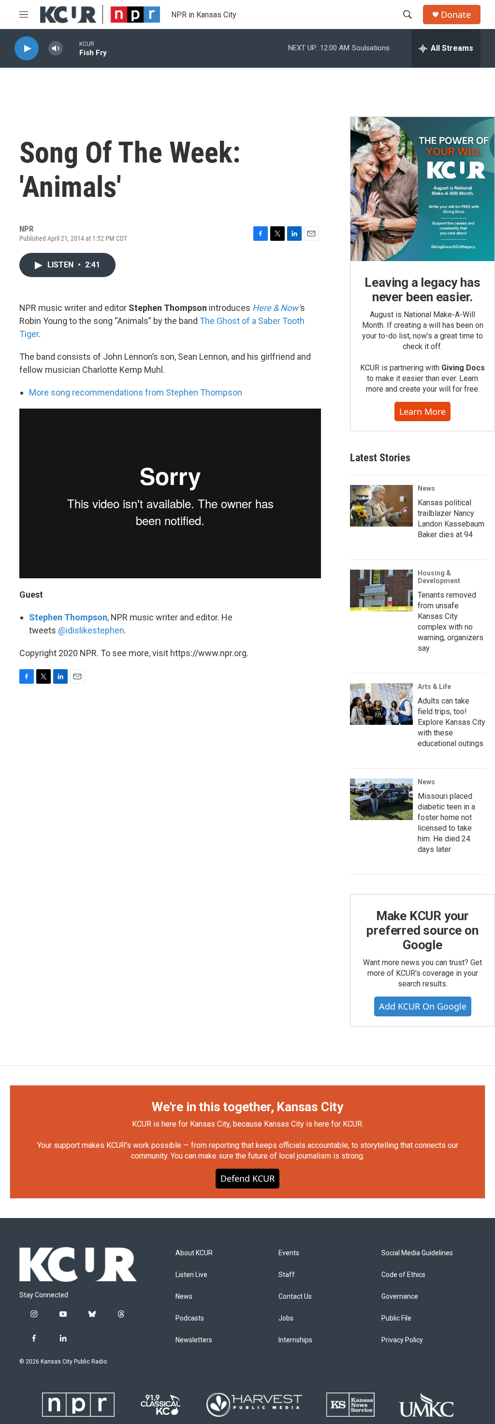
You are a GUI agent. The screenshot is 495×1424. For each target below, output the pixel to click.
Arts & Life (434, 686)
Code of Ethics (403, 1274)
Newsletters (193, 1340)
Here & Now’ (276, 308)
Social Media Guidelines (417, 1253)
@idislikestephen (91, 630)
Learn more (422, 411)
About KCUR (194, 1253)
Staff (286, 1274)
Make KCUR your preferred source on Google (422, 930)
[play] (26, 48)
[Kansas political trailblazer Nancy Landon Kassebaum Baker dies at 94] (381, 506)
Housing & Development (439, 577)
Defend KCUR (247, 1178)
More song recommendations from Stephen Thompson (135, 392)
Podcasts (189, 1318)
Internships (295, 1340)
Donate (456, 15)
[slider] (71, 48)
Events (288, 1253)
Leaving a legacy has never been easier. (422, 289)
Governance (399, 1296)
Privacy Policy (402, 1340)
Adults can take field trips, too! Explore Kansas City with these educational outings (451, 722)
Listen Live (191, 1274)
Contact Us (295, 1296)
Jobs (285, 1318)
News (426, 488)
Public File (396, 1318)
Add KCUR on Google (422, 1006)
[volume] (55, 48)
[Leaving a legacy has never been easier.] (422, 189)
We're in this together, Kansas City (247, 1107)
